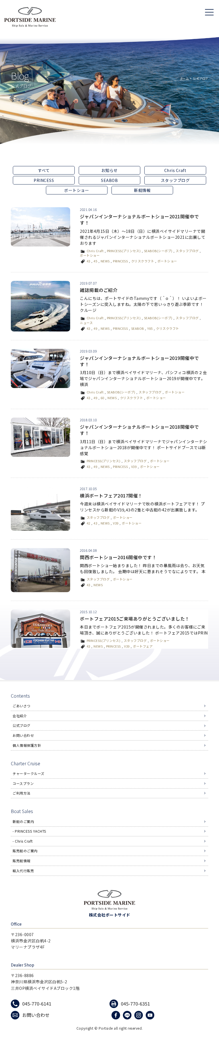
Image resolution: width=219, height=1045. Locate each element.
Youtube (151, 1015)
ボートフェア (143, 646)
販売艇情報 (22, 860)
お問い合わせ (23, 735)
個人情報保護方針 (27, 745)
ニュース (86, 322)
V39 (134, 466)
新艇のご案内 (23, 821)
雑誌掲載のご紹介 (98, 290)
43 (88, 261)
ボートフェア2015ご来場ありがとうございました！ (135, 618)
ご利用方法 (22, 793)
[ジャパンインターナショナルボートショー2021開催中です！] (40, 226)
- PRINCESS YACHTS (29, 831)
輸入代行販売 (23, 870)
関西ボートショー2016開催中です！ (118, 557)
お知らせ (109, 170)
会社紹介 (20, 715)
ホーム (184, 78)
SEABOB (109, 180)
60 (102, 397)
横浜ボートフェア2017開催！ (111, 495)
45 (95, 261)
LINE (128, 1015)
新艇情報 (142, 190)
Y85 (150, 328)
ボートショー (76, 190)
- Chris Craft (23, 841)
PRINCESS (44, 180)
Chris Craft (175, 170)
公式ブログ (22, 725)
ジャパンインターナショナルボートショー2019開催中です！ (139, 361)
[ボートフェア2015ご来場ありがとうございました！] (40, 628)
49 (95, 328)
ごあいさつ (22, 705)
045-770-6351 (135, 1003)
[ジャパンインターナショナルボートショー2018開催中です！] (40, 437)
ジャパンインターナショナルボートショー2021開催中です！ (139, 219)
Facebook (116, 1015)
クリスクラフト (142, 261)
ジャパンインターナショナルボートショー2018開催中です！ (139, 429)
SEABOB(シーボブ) (158, 250)
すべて (44, 170)
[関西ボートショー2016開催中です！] (40, 570)
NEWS (105, 261)
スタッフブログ (175, 180)
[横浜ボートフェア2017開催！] (40, 508)
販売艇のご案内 (25, 850)
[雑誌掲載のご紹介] (40, 306)
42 (88, 523)
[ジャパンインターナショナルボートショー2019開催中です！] (40, 368)
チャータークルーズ (28, 773)
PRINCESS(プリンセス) (124, 250)
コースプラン (23, 783)
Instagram (139, 1015)
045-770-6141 (36, 1003)
